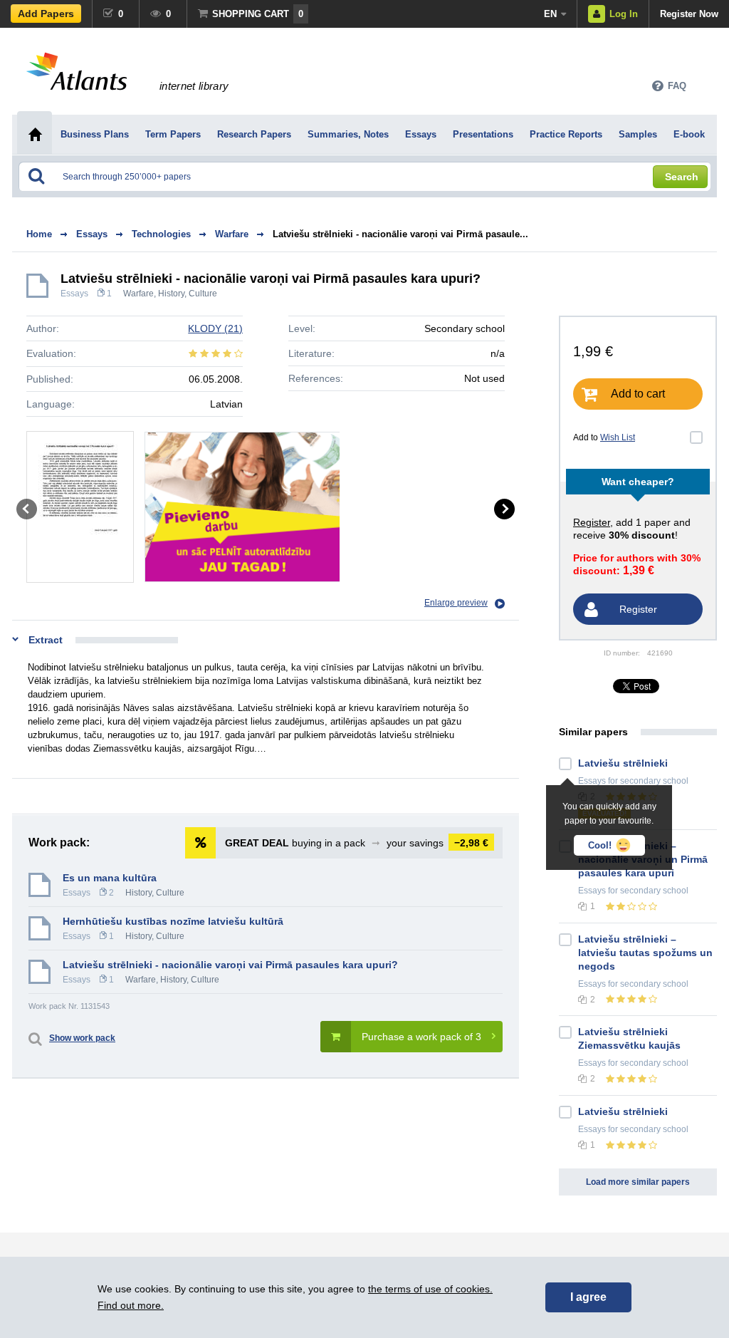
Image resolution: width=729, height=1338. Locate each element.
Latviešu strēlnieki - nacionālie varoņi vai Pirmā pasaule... (400, 234)
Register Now (689, 14)
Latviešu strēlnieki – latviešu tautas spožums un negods (645, 952)
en (550, 14)
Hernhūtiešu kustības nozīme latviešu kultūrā (173, 921)
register (591, 522)
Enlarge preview (456, 603)
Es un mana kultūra (110, 877)
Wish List (617, 437)
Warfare (138, 294)
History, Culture (187, 294)
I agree (588, 1297)
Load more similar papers (638, 1182)
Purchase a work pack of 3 (421, 1036)
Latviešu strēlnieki (623, 763)
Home (39, 234)
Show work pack (82, 1038)
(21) (215, 328)
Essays (74, 294)
